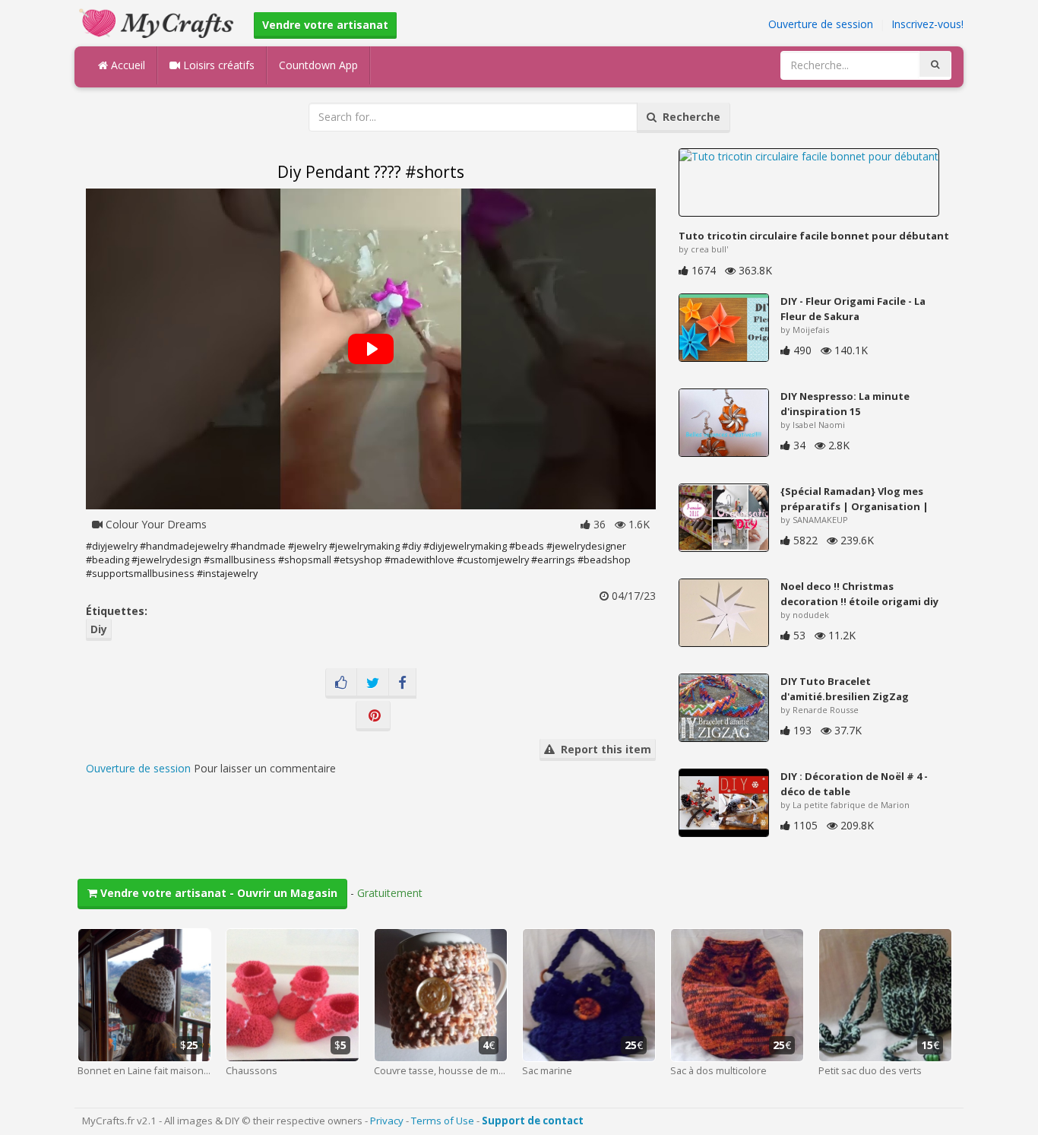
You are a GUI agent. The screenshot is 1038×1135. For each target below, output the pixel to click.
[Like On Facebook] (341, 683)
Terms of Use (442, 1120)
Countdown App (318, 65)
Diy (98, 629)
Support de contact (533, 1120)
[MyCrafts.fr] (158, 21)
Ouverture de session (820, 24)
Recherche (688, 116)
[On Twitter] (372, 683)
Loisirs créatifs (217, 65)
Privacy (386, 1120)
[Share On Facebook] (402, 683)
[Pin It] (373, 716)
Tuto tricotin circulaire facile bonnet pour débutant (814, 236)
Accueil (126, 65)
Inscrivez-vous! (927, 24)
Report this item (603, 749)
